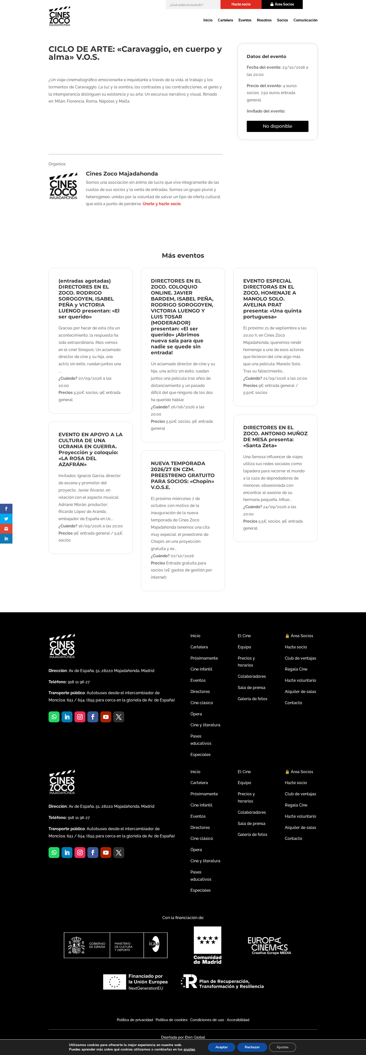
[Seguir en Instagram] (79, 716)
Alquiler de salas (300, 691)
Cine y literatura (205, 725)
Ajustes (283, 1047)
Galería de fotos (252, 698)
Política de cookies (171, 1020)
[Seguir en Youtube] (105, 716)
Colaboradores (252, 676)
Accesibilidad (238, 1020)
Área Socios (284, 4)
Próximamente (204, 658)
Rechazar (252, 1047)
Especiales (200, 754)
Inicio (207, 20)
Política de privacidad (135, 1020)
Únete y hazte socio (162, 203)
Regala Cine (296, 669)
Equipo (244, 647)
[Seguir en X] (118, 716)
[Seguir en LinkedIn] (66, 716)
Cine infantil (201, 669)
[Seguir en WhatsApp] (54, 716)
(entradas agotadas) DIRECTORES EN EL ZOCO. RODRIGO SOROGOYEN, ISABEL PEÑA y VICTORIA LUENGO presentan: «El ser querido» (89, 299)
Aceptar (221, 1047)
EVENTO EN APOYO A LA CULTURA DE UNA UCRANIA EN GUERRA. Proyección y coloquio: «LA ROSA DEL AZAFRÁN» (90, 449)
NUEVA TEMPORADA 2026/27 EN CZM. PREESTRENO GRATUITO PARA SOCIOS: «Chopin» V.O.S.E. (183, 475)
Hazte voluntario (300, 680)
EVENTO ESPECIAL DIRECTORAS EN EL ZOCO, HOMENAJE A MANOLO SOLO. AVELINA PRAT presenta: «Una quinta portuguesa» (272, 299)
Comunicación (305, 20)
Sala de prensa (251, 687)
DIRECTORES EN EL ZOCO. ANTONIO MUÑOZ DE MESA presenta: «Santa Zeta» (275, 436)
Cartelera (225, 20)
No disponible (277, 126)
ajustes (189, 1049)
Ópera (196, 714)
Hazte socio (241, 4)
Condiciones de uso (207, 1020)
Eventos (245, 20)
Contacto (293, 702)
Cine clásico (201, 702)
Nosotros (264, 20)
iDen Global (194, 1037)
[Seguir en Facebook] (92, 716)
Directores (200, 691)
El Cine (244, 635)
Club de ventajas (300, 658)
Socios (282, 20)
